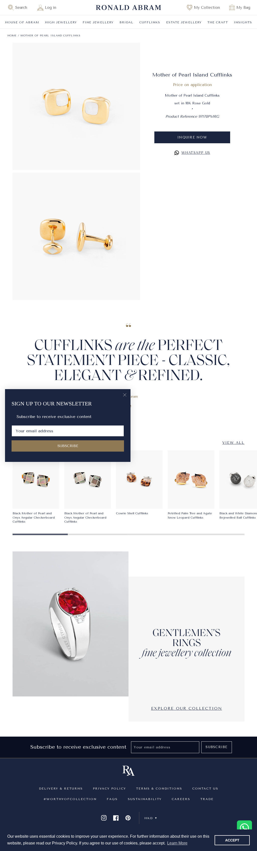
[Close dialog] (124, 395)
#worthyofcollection (70, 799)
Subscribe (216, 747)
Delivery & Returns (61, 788)
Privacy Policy (109, 788)
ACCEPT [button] (232, 840)
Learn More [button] (177, 843)
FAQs (112, 799)
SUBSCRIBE (67, 446)
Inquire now (192, 137)
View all (233, 443)
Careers (181, 799)
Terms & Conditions (159, 788)
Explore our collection (186, 708)
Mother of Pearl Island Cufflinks (51, 35)
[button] (20, 7)
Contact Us (205, 788)
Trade (207, 799)
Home (12, 35)
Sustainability (145, 799)
